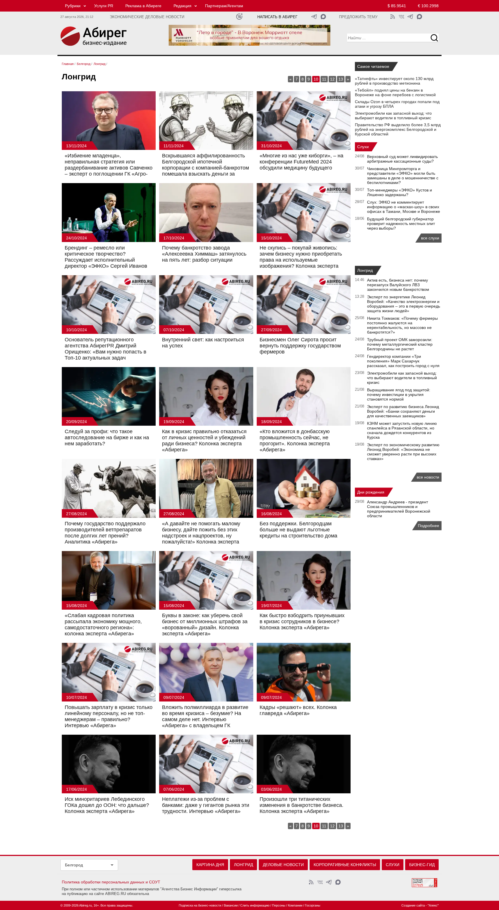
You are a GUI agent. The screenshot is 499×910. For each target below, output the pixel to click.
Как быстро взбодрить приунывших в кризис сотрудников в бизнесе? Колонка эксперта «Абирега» (302, 621)
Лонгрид (365, 270)
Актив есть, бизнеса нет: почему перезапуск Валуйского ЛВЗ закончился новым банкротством (398, 285)
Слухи (363, 146)
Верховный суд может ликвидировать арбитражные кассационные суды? (402, 158)
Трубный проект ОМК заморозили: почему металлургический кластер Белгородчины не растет (400, 344)
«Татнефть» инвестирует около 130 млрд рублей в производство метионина (394, 80)
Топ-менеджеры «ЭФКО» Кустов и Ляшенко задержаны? (399, 192)
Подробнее (428, 525)
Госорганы (312, 905)
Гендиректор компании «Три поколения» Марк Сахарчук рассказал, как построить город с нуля (403, 361)
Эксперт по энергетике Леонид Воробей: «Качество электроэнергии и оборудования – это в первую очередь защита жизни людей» (403, 304)
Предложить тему (358, 17)
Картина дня (210, 864)
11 (324, 79)
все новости (428, 477)
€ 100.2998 (428, 5)
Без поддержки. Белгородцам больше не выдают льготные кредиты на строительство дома (298, 530)
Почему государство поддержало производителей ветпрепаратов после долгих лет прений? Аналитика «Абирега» (105, 533)
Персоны (278, 905)
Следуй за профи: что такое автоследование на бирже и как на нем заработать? (107, 437)
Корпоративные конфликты (345, 864)
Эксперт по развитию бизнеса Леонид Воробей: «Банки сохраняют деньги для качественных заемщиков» (403, 411)
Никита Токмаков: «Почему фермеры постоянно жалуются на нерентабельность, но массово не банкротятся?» (402, 325)
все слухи (430, 238)
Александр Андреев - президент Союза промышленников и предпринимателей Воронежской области (398, 509)
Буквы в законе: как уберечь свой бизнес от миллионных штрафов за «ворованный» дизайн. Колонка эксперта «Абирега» (204, 625)
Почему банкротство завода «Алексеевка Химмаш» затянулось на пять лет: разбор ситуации (204, 254)
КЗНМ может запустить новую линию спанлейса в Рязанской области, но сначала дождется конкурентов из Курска (402, 430)
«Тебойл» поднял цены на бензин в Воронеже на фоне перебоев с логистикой (395, 92)
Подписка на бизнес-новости (200, 905)
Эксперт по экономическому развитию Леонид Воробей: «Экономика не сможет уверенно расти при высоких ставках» (403, 451)
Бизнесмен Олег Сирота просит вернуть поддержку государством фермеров (300, 346)
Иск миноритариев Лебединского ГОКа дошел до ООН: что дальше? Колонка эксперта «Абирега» (107, 805)
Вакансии (231, 905)
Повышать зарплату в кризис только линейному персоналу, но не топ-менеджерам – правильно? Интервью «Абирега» (108, 716)
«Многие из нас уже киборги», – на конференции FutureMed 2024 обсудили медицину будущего (301, 162)
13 (340, 79)
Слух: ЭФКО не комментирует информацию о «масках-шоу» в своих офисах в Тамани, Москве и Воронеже (403, 207)
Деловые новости (283, 864)
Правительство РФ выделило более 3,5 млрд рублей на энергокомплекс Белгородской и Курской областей (398, 129)
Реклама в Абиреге (143, 5)
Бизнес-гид (422, 864)
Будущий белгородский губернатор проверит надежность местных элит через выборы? (401, 223)
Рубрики (73, 5)
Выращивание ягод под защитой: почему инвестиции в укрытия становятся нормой (398, 394)
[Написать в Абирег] (323, 16)
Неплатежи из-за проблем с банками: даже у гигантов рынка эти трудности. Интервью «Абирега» (205, 805)
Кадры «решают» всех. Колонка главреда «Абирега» (298, 710)
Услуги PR (103, 5)
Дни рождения (370, 492)
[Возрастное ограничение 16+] (239, 16)
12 (332, 79)
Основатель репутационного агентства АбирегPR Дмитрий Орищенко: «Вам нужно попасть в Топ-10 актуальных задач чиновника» (105, 352)
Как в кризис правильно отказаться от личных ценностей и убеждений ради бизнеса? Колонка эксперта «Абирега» (204, 441)
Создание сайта (413, 905)
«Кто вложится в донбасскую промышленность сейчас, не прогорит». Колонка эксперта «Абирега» (295, 441)
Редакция (182, 5)
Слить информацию (254, 905)
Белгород (74, 865)
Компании (295, 905)
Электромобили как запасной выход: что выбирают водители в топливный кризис (393, 115)
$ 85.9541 (397, 5)
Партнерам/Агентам (224, 5)
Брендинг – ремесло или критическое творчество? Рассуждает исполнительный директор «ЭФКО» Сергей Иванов (106, 257)
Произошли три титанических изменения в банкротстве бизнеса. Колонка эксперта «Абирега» (301, 805)
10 (316, 79)
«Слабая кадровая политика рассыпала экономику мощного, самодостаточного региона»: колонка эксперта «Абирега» (103, 625)
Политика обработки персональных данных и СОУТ (111, 882)
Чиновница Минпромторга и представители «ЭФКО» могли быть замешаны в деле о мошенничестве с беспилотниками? (402, 175)
